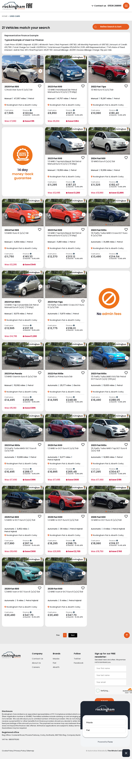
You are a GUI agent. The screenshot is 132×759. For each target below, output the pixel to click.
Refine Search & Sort (110, 26)
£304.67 (117, 472)
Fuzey (110, 742)
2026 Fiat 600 (55, 517)
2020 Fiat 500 (12, 86)
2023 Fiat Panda (13, 373)
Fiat (54, 663)
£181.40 (117, 114)
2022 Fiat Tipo (98, 86)
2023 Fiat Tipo (55, 301)
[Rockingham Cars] (14, 6)
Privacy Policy (20, 750)
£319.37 (117, 544)
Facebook (78, 663)
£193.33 (31, 257)
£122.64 (31, 114)
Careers (36, 667)
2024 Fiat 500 (98, 158)
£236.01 (74, 329)
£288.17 (31, 472)
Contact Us (37, 658)
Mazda (56, 658)
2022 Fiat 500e (55, 373)
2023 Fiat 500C (12, 301)
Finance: (26, 110)
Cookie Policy (8, 750)
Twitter (77, 658)
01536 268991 (114, 6)
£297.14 (31, 544)
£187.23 (74, 185)
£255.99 (31, 401)
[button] (40, 71)
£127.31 (74, 114)
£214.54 (117, 257)
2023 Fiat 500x (98, 230)
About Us (36, 663)
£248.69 (74, 401)
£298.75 (74, 544)
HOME (4, 16)
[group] (23, 69)
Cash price (9, 110)
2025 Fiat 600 (55, 445)
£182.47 (117, 185)
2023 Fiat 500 (55, 86)
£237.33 (31, 329)
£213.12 (74, 257)
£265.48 (74, 472)
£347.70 (31, 616)
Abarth (56, 667)
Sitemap (30, 750)
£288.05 (117, 401)
